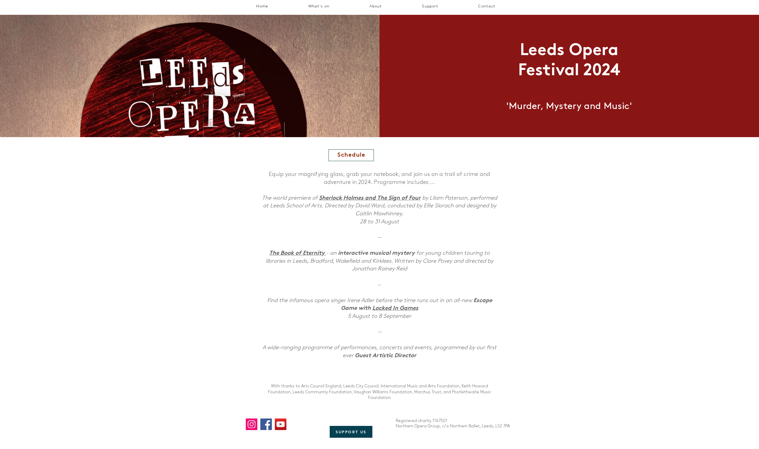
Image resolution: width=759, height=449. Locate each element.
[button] (318, 6)
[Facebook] (266, 424)
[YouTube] (280, 424)
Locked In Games (395, 308)
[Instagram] (251, 424)
